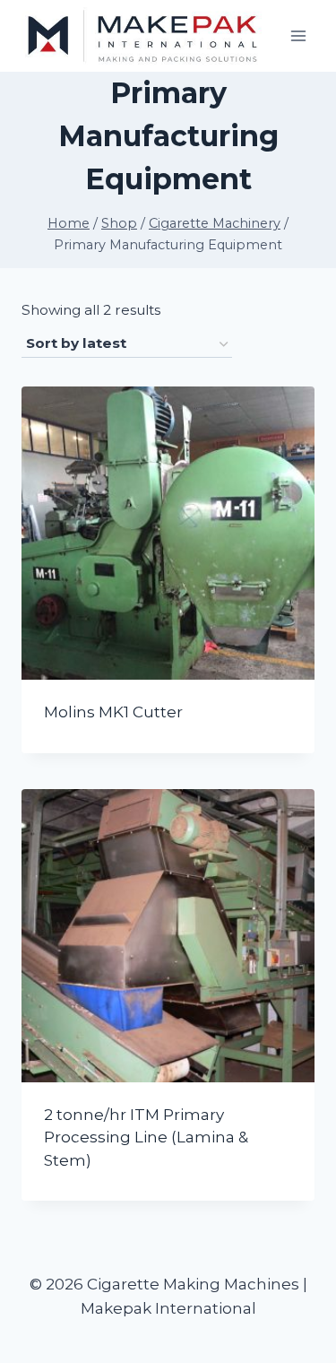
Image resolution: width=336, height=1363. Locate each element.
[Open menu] (297, 35)
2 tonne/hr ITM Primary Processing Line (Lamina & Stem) (146, 1137)
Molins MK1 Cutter (113, 712)
